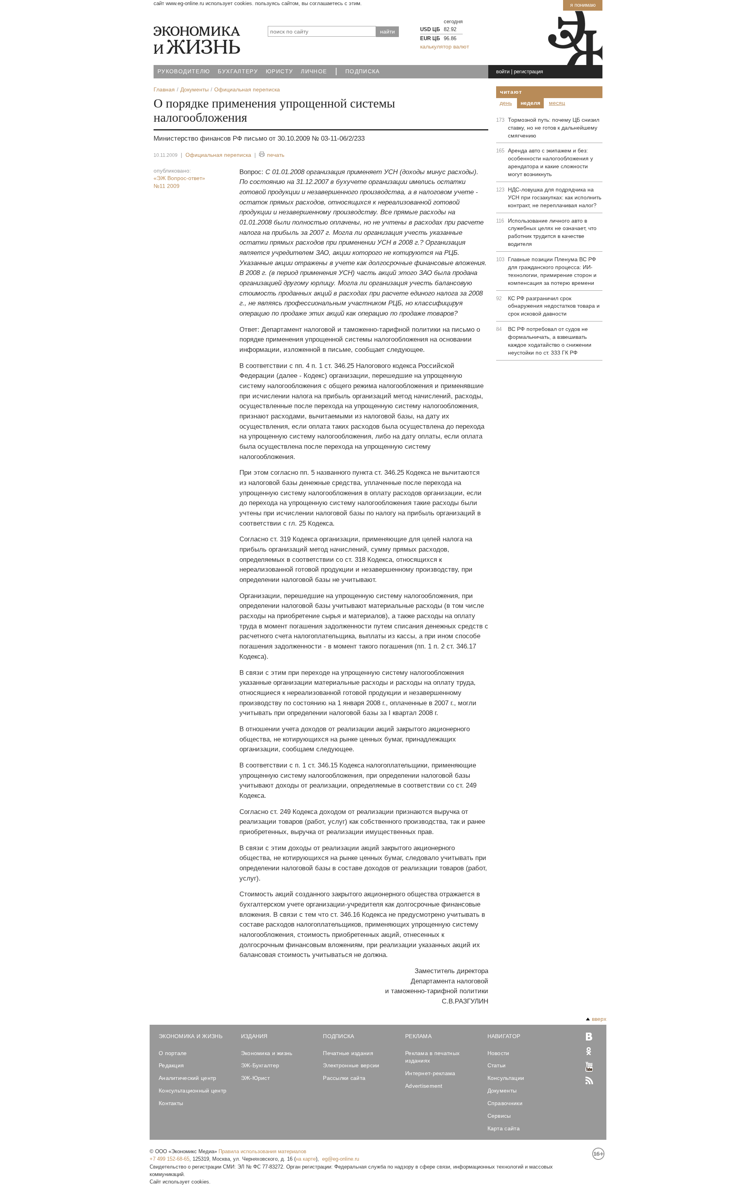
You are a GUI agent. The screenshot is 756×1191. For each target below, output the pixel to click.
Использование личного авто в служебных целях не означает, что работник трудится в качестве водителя (552, 232)
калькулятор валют (444, 46)
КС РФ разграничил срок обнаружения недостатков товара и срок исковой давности (554, 306)
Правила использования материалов (262, 1151)
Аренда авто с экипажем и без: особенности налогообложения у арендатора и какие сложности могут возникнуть (550, 162)
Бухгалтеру (238, 71)
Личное (314, 71)
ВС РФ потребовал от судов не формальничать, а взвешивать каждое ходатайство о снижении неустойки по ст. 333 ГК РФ (549, 341)
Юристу (279, 71)
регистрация (528, 71)
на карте (306, 1159)
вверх (599, 1019)
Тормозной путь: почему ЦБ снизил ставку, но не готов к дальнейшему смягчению (553, 128)
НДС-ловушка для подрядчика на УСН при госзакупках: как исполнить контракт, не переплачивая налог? (554, 197)
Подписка (362, 71)
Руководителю (184, 71)
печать (275, 155)
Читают (511, 92)
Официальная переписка (218, 155)
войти (503, 71)
